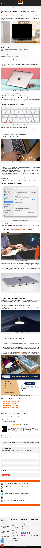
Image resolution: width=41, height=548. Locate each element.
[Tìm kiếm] (39, 3)
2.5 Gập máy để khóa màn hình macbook (10, 55)
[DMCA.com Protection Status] (34, 535)
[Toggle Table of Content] (27, 48)
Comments (5, 491)
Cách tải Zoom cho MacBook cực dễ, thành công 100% (13, 490)
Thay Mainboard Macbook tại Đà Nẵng (10, 407)
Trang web (4, 470)
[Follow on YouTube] (29, 533)
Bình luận (4, 452)
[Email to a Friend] (7, 438)
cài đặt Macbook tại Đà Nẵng (17, 341)
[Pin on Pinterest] (9, 438)
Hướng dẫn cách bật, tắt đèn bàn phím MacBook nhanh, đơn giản (15, 496)
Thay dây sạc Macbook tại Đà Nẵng (10, 405)
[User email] (1, 435)
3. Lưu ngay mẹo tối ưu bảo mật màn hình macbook (10, 56)
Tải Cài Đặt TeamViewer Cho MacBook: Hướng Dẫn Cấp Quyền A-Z (16, 486)
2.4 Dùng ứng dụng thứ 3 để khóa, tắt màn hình (11, 54)
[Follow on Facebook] (22, 533)
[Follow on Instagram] (24, 533)
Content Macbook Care (18, 428)
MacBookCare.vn (23, 546)
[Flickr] (22, 535)
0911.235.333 (18, 8)
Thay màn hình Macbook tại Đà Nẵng (19, 180)
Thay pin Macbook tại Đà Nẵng (9, 403)
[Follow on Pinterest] (27, 533)
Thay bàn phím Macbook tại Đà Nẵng (10, 401)
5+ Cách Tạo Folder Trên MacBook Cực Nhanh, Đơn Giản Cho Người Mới (17, 493)
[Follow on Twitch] (24, 535)
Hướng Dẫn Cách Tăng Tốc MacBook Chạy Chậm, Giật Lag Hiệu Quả (16, 483)
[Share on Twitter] (5, 438)
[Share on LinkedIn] (11, 438)
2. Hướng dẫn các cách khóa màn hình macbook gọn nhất (12, 50)
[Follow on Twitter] (25, 533)
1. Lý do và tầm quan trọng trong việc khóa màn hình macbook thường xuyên (15, 49)
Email (3, 465)
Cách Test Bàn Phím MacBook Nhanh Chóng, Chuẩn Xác (14, 500)
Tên (3, 461)
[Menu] (1, 3)
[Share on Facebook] (3, 438)
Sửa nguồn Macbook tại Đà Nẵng (18, 229)
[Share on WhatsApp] (1, 438)
